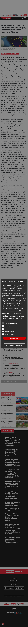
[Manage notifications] (3, 624)
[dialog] (14, 313)
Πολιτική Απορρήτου (7, 320)
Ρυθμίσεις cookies (19, 318)
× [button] (24, 280)
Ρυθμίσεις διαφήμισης (16, 315)
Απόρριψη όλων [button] (14, 342)
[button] (14, 345)
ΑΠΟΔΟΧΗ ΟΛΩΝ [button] (14, 338)
